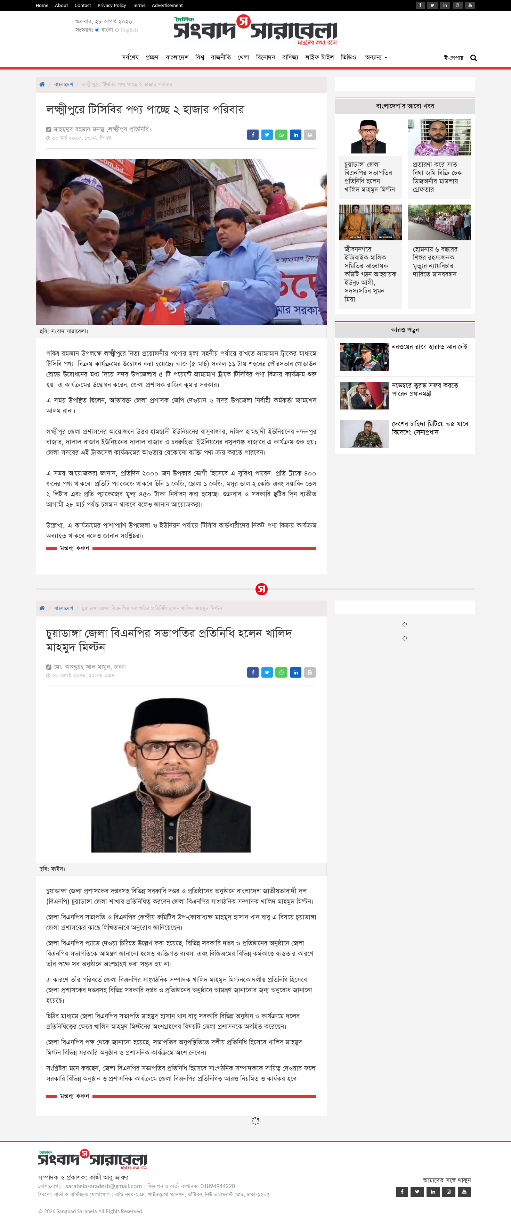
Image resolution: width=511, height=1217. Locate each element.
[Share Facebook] (253, 134)
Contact (83, 5)
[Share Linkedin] (296, 134)
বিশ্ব (199, 57)
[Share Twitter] (267, 134)
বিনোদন (265, 57)
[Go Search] (473, 58)
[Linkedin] (445, 5)
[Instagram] (458, 5)
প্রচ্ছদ (152, 57)
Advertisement (167, 5)
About (61, 5)
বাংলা (106, 30)
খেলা (243, 57)
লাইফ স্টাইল (319, 57)
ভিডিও (348, 57)
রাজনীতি (221, 57)
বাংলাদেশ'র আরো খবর (405, 106)
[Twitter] (432, 5)
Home (42, 5)
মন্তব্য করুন (74, 548)
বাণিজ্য (290, 57)
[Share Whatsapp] (281, 135)
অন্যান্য (374, 57)
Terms (139, 5)
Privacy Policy (112, 5)
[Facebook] (420, 5)
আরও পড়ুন (405, 330)
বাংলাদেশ (177, 57)
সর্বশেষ (130, 57)
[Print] (310, 135)
